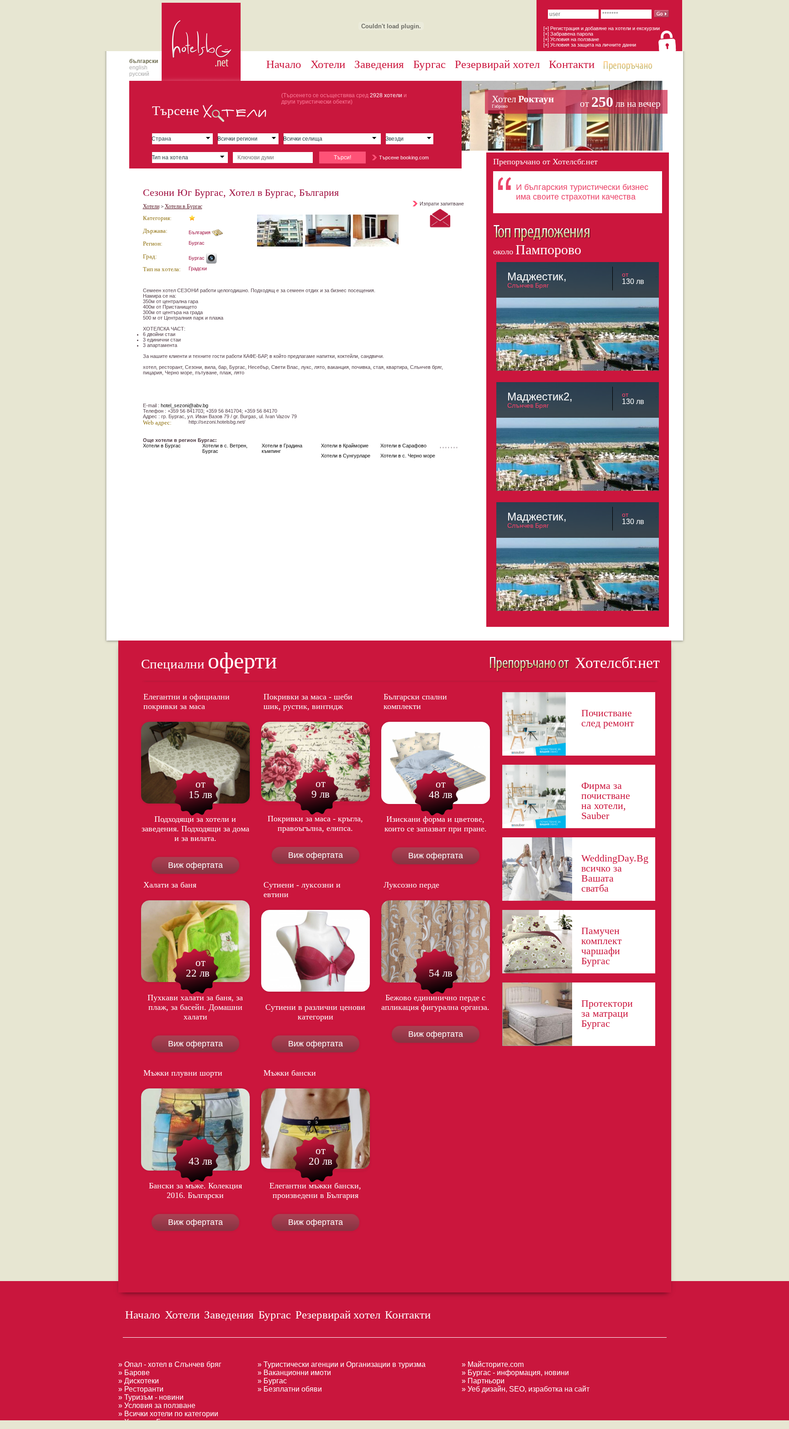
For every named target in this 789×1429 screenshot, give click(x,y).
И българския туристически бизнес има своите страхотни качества (582, 192)
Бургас (429, 64)
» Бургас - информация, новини (515, 1372)
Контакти (571, 64)
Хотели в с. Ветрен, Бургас (224, 448)
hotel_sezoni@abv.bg (184, 405)
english (138, 67)
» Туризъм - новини (151, 1397)
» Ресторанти (140, 1389)
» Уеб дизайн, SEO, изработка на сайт (525, 1389)
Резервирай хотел (497, 64)
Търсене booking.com (404, 157)
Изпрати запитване (442, 203)
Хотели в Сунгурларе (345, 455)
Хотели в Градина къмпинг (282, 448)
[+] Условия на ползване (571, 39)
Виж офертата (195, 865)
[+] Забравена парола (568, 34)
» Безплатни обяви (290, 1389)
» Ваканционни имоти (294, 1372)
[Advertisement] (166, 1423)
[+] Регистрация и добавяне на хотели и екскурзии (601, 28)
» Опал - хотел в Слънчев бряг (169, 1364)
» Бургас (272, 1381)
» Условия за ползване (156, 1405)
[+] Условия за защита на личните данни (589, 44)
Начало (283, 64)
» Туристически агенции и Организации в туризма (342, 1364)
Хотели (327, 64)
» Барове (134, 1372)
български (143, 61)
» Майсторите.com (493, 1364)
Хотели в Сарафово (403, 445)
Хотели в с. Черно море (407, 455)
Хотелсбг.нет (615, 662)
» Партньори (483, 1381)
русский (139, 74)
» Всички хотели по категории (168, 1414)
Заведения (379, 64)
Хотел (576, 102)
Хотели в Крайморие (344, 445)
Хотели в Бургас (183, 206)
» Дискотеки (138, 1381)
